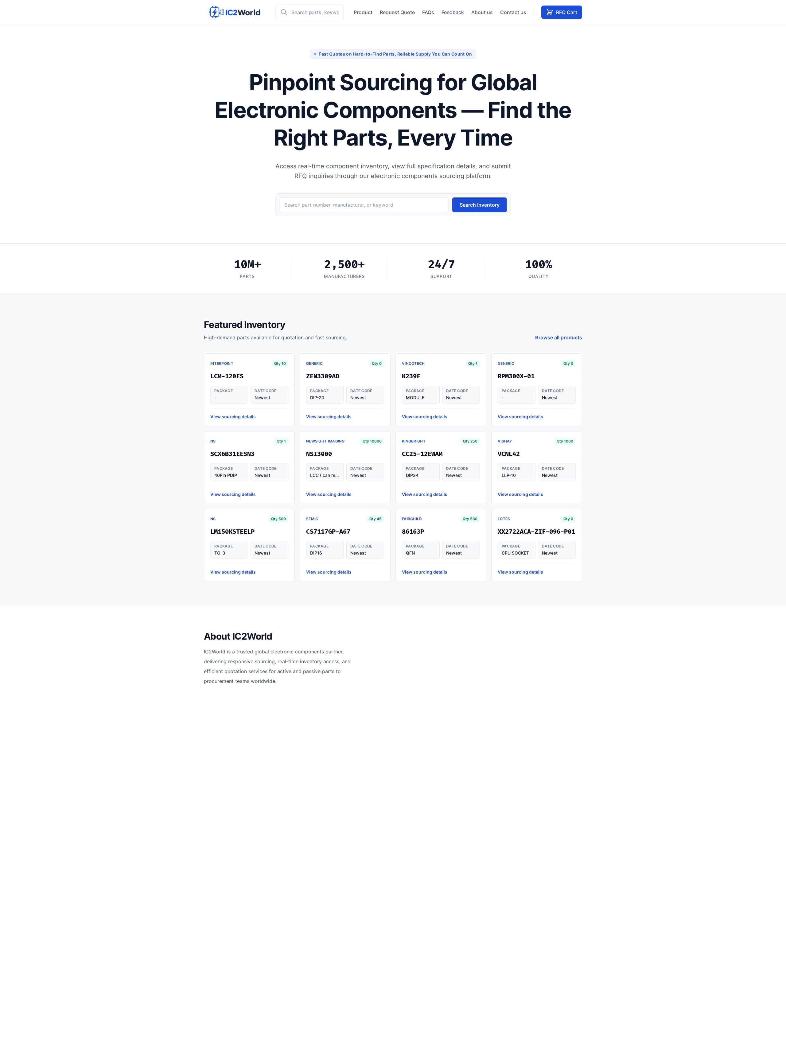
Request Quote (397, 12)
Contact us (513, 12)
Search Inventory (480, 205)
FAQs (428, 12)
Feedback (453, 12)
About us (482, 12)
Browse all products (558, 337)
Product (363, 12)
